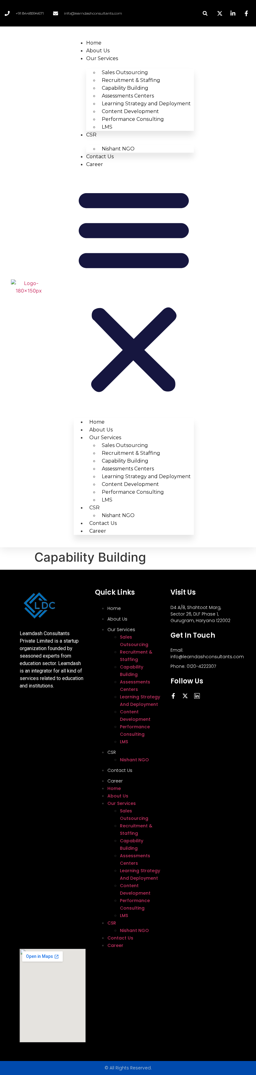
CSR (91, 135)
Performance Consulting (133, 119)
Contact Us (100, 156)
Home (93, 43)
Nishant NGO (118, 149)
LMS (107, 127)
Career (94, 164)
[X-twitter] (185, 696)
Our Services (102, 58)
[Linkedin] (197, 696)
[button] (205, 13)
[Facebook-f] (173, 696)
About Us (98, 51)
